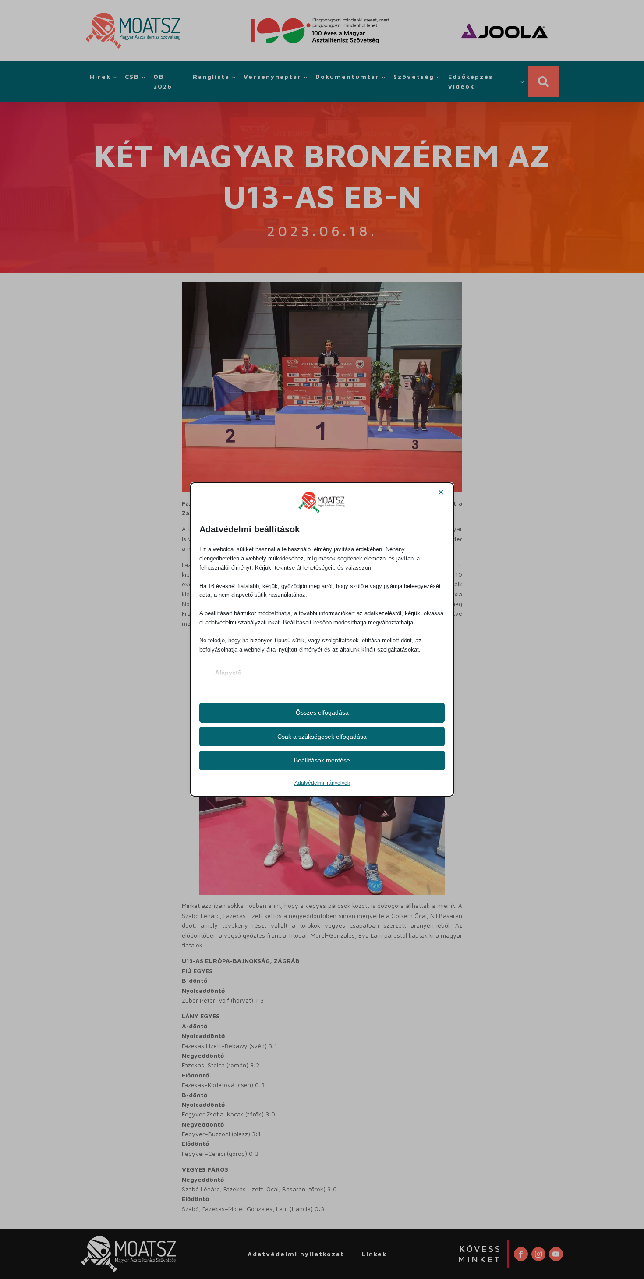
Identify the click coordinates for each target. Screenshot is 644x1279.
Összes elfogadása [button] (322, 712)
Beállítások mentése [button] (322, 760)
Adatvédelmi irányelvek (322, 783)
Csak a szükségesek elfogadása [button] (322, 736)
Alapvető (228, 672)
